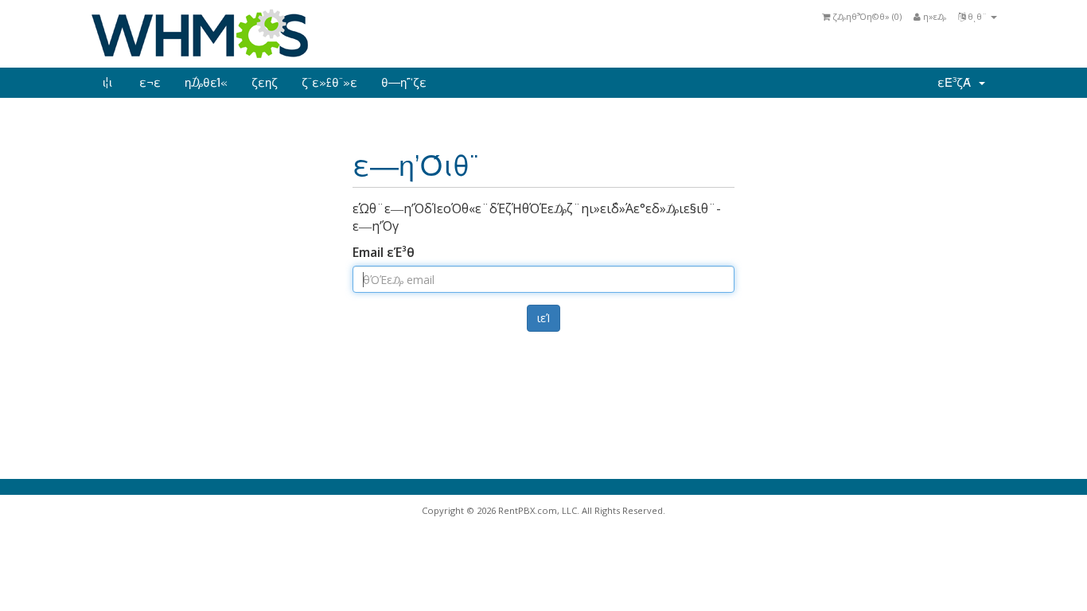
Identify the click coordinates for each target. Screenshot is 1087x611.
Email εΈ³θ (384, 252)
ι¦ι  (108, 83)
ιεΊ (543, 317)
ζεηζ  (264, 83)
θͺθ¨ (977, 16)
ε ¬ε (150, 83)
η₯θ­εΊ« (206, 83)
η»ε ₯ (933, 16)
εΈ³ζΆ (957, 83)
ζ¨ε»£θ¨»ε (329, 83)
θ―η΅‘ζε (404, 83)
